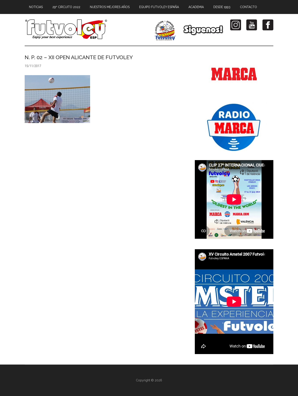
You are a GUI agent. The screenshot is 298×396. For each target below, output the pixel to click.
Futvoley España (66, 29)
